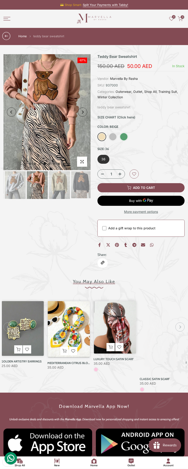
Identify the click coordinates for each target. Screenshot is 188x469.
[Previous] (11, 112)
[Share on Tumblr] (126, 245)
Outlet (137, 92)
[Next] (82, 112)
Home (22, 36)
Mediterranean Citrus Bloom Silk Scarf (34, 362)
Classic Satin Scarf (111, 379)
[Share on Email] (143, 245)
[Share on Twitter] (108, 245)
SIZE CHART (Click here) (116, 117)
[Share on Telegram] (134, 245)
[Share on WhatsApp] (152, 245)
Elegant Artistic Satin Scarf (164, 362)
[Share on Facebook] (99, 245)
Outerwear (123, 92)
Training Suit (167, 92)
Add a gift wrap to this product (131, 228)
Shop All (150, 92)
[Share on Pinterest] (117, 245)
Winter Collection (110, 97)
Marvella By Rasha (124, 78)
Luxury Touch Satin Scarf (70, 359)
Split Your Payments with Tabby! (105, 5)
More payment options (141, 212)
